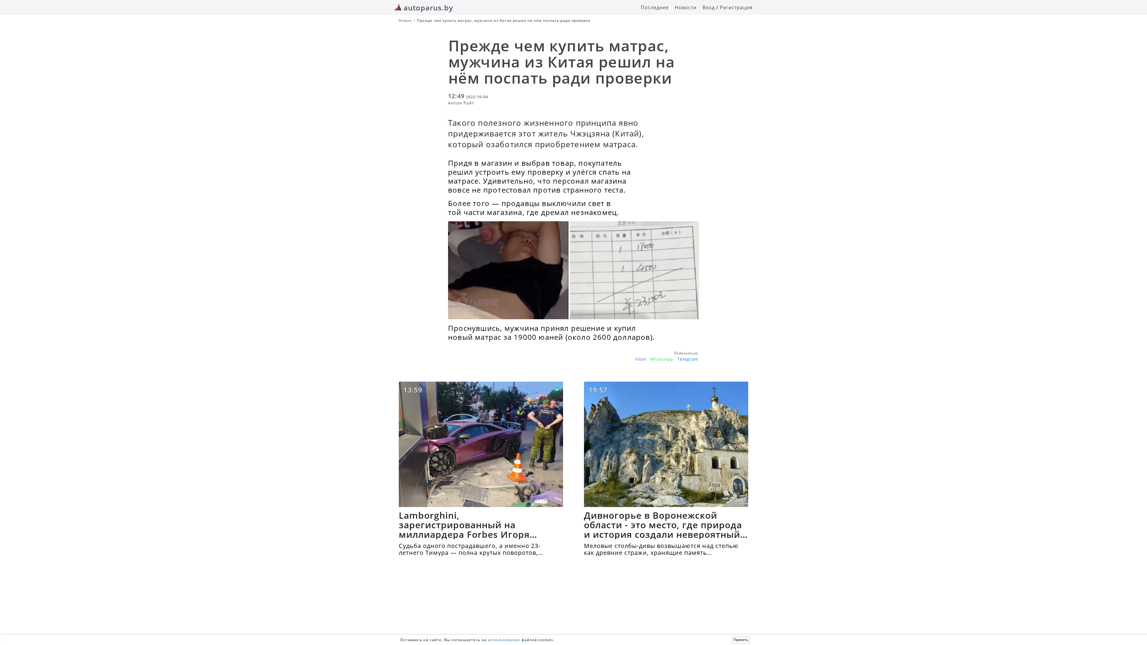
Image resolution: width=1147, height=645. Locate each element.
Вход (709, 7)
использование (504, 639)
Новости (686, 7)
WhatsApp (661, 359)
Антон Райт (461, 103)
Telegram (687, 359)
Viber (641, 359)
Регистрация (736, 7)
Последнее (655, 7)
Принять (741, 640)
